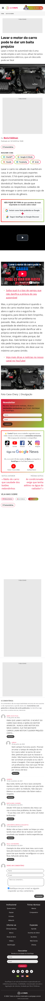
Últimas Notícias (8, 499)
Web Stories (34, 941)
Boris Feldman (11, 138)
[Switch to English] (22, 976)
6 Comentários (8, 147)
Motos (11, 933)
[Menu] (3, 8)
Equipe (11, 912)
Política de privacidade (23, 998)
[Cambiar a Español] (27, 976)
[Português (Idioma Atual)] (17, 976)
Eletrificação (11, 945)
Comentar (39, 896)
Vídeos (11, 941)
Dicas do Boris (10, 13)
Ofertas (33, 945)
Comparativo (34, 912)
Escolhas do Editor (34, 933)
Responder (10, 736)
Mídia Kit (11, 920)
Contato (11, 916)
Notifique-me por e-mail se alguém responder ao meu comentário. (23, 889)
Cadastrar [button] (7, 424)
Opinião (33, 929)
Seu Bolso (34, 937)
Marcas (34, 908)
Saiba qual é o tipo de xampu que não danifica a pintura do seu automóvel (23, 294)
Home (2, 13)
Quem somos (11, 908)
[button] (33, 8)
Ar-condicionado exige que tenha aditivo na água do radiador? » (33, 484)
